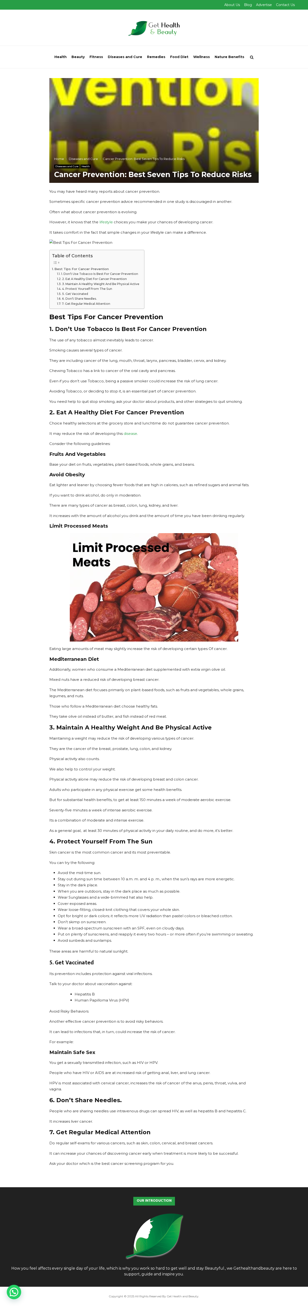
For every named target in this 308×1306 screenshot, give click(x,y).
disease (130, 433)
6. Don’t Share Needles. (79, 298)
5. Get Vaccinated (75, 294)
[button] (14, 1292)
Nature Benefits (229, 57)
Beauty (78, 57)
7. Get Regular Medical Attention (86, 303)
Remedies (156, 57)
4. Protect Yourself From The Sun (87, 289)
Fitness (96, 57)
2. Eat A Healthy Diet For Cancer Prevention (94, 279)
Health (60, 57)
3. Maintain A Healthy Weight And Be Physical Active (100, 284)
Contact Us (285, 5)
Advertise (264, 5)
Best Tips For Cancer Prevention (81, 269)
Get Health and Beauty (183, 1296)
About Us (232, 5)
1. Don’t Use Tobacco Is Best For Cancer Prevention (99, 274)
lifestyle (106, 222)
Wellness (201, 57)
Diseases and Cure (125, 57)
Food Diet (179, 57)
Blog (248, 5)
